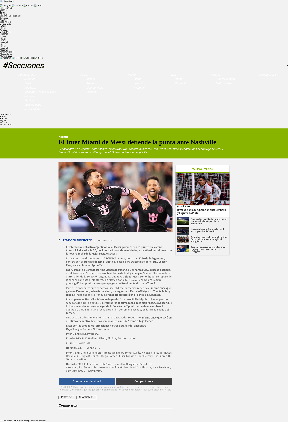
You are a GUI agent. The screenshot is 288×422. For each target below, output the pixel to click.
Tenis (2, 12)
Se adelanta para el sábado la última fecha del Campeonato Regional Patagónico (209, 239)
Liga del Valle (5, 31)
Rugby (172, 74)
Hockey (132, 74)
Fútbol (84, 74)
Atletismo (4, 13)
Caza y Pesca (5, 21)
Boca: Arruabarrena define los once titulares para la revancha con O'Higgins (208, 249)
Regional (4, 33)
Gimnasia (4, 18)
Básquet (3, 9)
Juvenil (3, 39)
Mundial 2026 (6, 55)
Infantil (3, 27)
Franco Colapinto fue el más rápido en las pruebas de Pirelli (208, 230)
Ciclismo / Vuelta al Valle (10, 15)
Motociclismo (6, 54)
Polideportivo (26, 74)
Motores (215, 74)
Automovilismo (7, 51)
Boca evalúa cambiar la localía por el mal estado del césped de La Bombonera (209, 221)
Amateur (4, 30)
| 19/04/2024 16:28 (103, 240)
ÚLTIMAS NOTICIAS (202, 168)
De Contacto (5, 24)
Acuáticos (4, 19)
